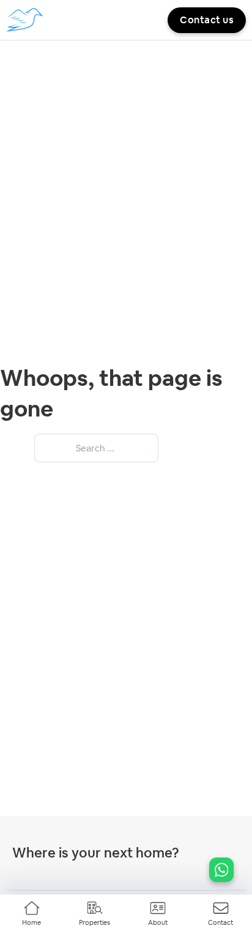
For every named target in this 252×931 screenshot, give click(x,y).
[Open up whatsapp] (221, 870)
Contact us (207, 19)
